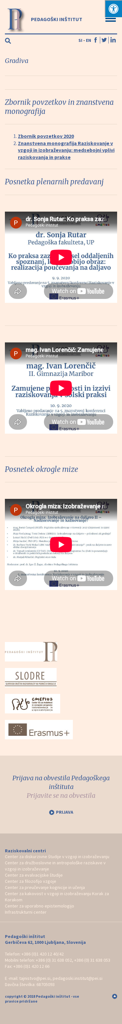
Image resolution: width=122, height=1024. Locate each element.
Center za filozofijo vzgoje (30, 881)
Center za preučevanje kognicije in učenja (45, 887)
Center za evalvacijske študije (34, 875)
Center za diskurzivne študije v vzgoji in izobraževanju (57, 856)
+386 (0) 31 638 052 (54, 960)
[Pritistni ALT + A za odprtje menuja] (113, 8)
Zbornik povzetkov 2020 (46, 136)
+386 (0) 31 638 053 (92, 960)
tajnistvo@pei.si (34, 978)
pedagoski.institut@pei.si (77, 978)
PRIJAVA (64, 812)
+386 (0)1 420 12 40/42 (42, 954)
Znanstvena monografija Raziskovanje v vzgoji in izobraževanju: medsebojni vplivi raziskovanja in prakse (66, 150)
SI (80, 40)
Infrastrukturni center (26, 912)
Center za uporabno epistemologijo (39, 906)
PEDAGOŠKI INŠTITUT (56, 19)
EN (88, 40)
